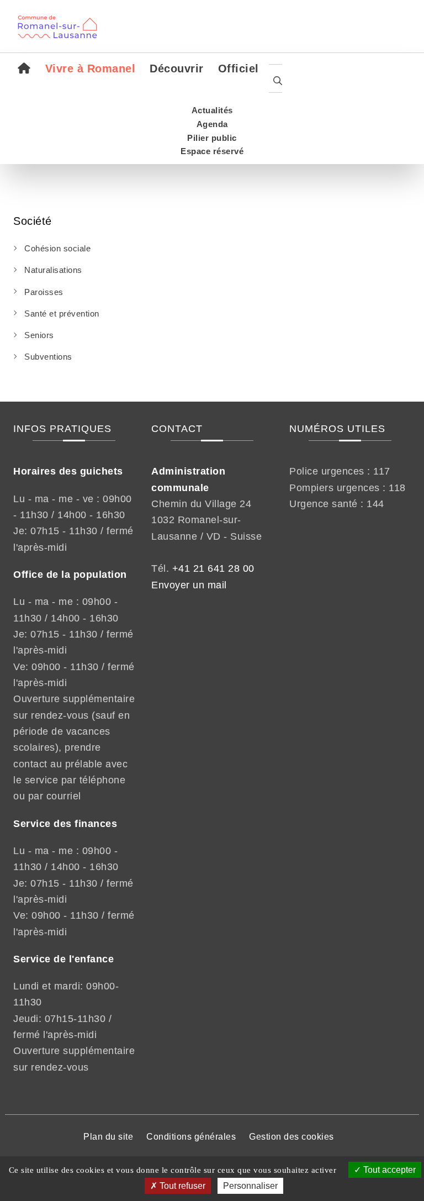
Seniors (39, 335)
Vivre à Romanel (90, 68)
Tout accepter (388, 1169)
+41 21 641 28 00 (213, 568)
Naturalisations (53, 270)
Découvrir (177, 68)
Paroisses (43, 292)
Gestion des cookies (291, 1136)
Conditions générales (191, 1136)
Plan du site (108, 1136)
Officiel (238, 68)
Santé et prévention (61, 313)
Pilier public (212, 138)
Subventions (48, 356)
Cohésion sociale (57, 248)
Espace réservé (212, 151)
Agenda (212, 124)
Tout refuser (181, 1186)
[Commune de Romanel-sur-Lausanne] (61, 19)
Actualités (212, 110)
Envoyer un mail (189, 585)
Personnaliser (250, 1186)
